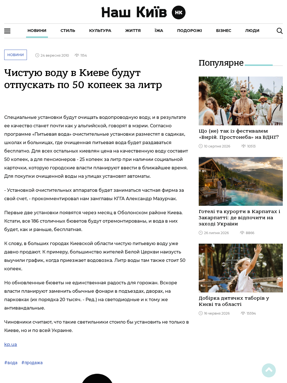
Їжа (159, 30)
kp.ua (10, 344)
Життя (133, 30)
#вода (10, 362)
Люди (252, 30)
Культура (100, 30)
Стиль (68, 30)
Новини (37, 30)
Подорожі (189, 30)
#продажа (31, 362)
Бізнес (223, 30)
